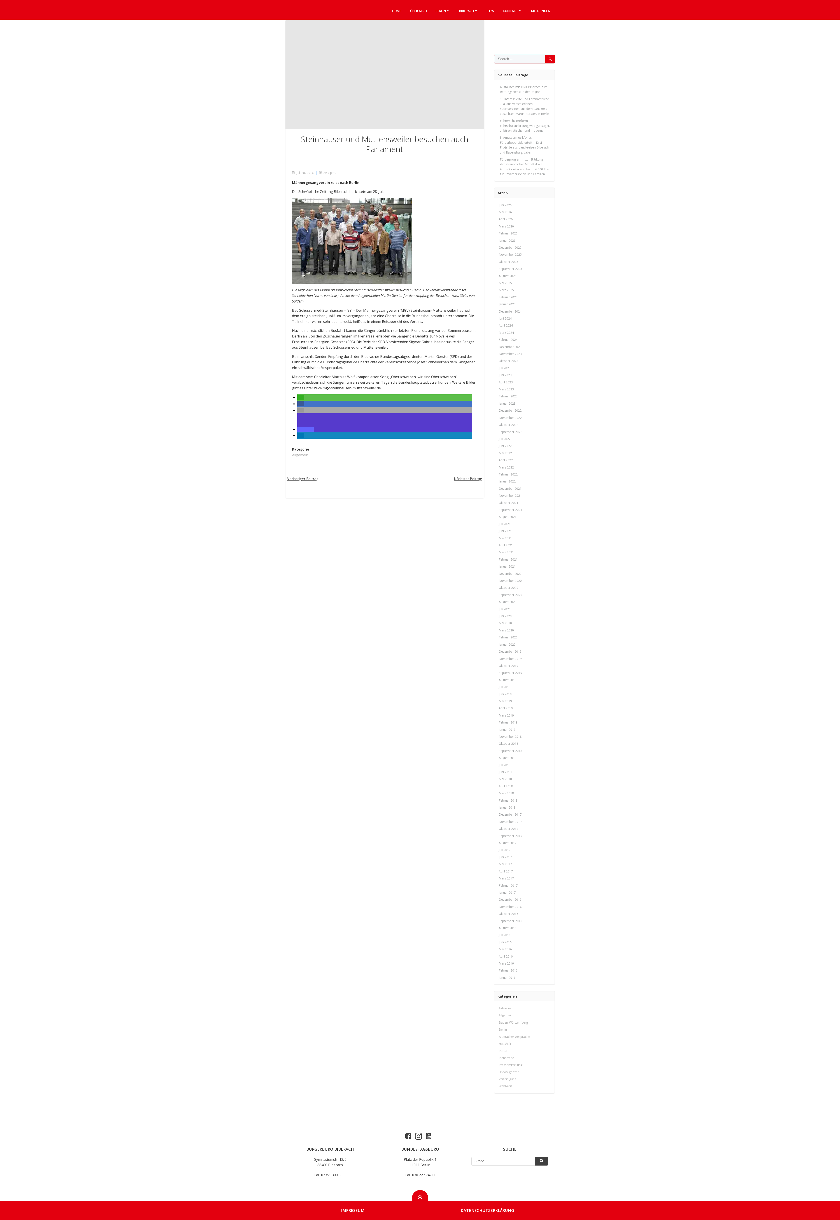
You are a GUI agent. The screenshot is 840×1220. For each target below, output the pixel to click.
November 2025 (510, 254)
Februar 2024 (508, 339)
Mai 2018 (505, 779)
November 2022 (510, 418)
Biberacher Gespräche (514, 1037)
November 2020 (510, 581)
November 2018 (510, 736)
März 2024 (506, 332)
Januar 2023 (507, 403)
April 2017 (506, 871)
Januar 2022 (507, 481)
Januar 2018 (507, 807)
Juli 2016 (505, 935)
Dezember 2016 (510, 899)
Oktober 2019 (508, 666)
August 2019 (507, 680)
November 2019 (510, 659)
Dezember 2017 (510, 814)
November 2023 (510, 354)
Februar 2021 (508, 559)
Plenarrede (506, 1058)
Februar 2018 (508, 800)
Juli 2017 (505, 850)
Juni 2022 (505, 446)
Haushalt (505, 1044)
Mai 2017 (505, 864)
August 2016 (507, 928)
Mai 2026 (505, 212)
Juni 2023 (505, 375)
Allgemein (300, 455)
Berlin (441, 11)
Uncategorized (509, 1072)
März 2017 (506, 878)
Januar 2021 (507, 566)
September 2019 (510, 673)
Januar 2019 (507, 729)
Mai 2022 (505, 453)
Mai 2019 (505, 701)
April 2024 (506, 325)
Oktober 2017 (508, 829)
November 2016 (510, 907)
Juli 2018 (505, 765)
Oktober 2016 (508, 914)
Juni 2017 (505, 857)
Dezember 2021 (510, 488)
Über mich (418, 11)
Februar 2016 (508, 970)
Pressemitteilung (510, 1065)
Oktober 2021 (508, 503)
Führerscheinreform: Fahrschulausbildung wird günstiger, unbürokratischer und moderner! (525, 126)
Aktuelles (505, 1008)
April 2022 (506, 460)
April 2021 (506, 545)
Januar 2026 (507, 240)
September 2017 (510, 836)
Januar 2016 (507, 977)
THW (490, 11)
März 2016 (506, 963)
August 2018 (507, 758)
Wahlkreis (505, 1086)
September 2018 (510, 751)
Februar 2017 (508, 885)
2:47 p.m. (329, 173)
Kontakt (510, 11)
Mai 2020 (505, 623)
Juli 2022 (505, 439)
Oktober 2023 (508, 361)
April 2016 (506, 956)
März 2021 (506, 552)
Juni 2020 (505, 616)
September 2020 (510, 595)
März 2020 (506, 630)
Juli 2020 (505, 609)
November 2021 (510, 495)
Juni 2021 (505, 531)
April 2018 (506, 786)
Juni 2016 (505, 942)
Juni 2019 (505, 694)
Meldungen (540, 11)
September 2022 (510, 432)
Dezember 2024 (510, 311)
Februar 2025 (508, 297)
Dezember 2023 (510, 347)
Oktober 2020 (508, 588)
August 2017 (507, 843)
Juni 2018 (505, 772)
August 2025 (507, 276)
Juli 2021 (505, 524)
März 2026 (506, 226)
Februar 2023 (508, 396)
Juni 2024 (505, 318)
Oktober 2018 (508, 743)
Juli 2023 (505, 368)
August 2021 (507, 517)
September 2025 (510, 269)
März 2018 (506, 793)
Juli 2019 (505, 687)
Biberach (466, 11)
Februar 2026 (508, 233)
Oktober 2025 (508, 262)
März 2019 (506, 715)
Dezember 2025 (510, 247)
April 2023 (506, 382)
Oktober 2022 (508, 425)
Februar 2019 (508, 722)
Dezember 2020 (510, 574)
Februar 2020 (508, 637)
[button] (300, 397)
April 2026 (506, 219)
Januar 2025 (507, 304)
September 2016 (510, 921)
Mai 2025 (505, 283)
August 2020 (507, 602)
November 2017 (510, 822)
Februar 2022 (508, 474)
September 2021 (510, 510)
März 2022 (506, 467)
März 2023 (506, 389)
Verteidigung (507, 1079)
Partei (503, 1051)
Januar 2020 (507, 644)
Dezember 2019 (510, 651)
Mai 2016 (505, 949)
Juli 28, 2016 (305, 173)
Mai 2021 (505, 538)
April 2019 (506, 708)
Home (396, 11)
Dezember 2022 (510, 410)
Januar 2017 (507, 892)
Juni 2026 (505, 205)
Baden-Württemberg (513, 1022)
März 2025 (506, 290)
